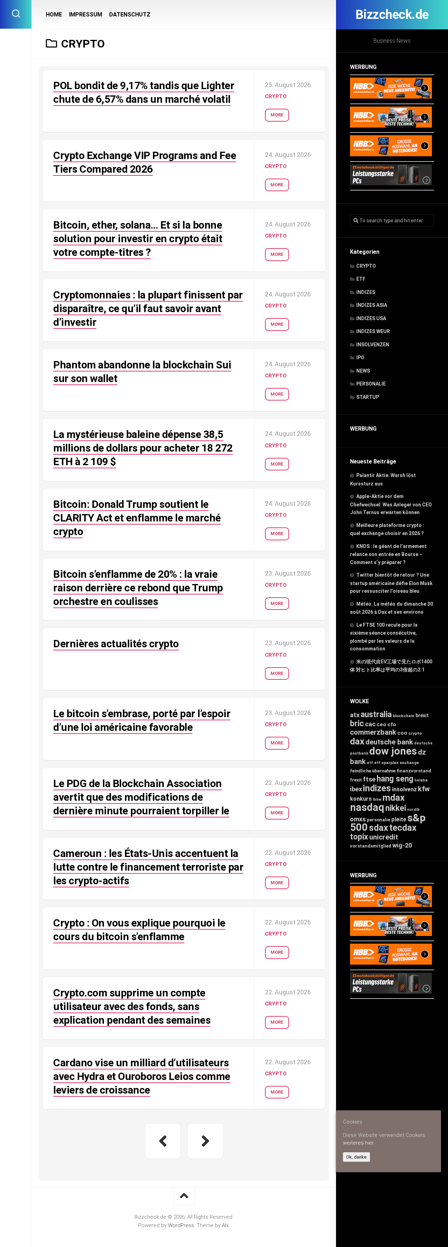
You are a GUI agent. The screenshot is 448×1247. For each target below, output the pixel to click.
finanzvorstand (414, 770)
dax (357, 741)
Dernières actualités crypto (116, 643)
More (277, 114)
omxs (358, 819)
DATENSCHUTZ (129, 14)
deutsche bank (389, 742)
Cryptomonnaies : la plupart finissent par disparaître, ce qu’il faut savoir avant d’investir (148, 308)
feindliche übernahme (373, 770)
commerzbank (373, 732)
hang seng (395, 779)
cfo (391, 724)
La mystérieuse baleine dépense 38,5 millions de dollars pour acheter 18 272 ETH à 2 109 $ (143, 448)
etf (370, 763)
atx (354, 715)
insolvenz (404, 789)
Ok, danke (356, 1157)
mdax (394, 797)
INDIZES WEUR (373, 331)
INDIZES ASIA (371, 305)
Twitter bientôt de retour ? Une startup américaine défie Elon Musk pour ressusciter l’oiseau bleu (391, 583)
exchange (409, 762)
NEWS (363, 371)
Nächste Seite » (205, 1141)
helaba (421, 780)
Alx (225, 1225)
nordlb (413, 809)
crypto (415, 733)
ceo (381, 724)
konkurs (361, 798)
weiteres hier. (358, 1143)
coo (402, 733)
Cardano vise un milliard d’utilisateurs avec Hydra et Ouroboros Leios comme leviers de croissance (141, 1076)
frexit (356, 780)
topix (359, 837)
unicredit (383, 837)
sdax (378, 827)
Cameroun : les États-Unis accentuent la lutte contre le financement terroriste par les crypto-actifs (148, 867)
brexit (422, 715)
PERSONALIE (371, 384)
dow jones (393, 751)
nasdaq (367, 807)
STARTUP (367, 397)
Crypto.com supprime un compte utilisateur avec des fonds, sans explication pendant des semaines (131, 1006)
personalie (378, 819)
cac (370, 724)
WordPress (181, 1225)
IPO (360, 357)
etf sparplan (386, 763)
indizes (377, 788)
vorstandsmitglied (370, 846)
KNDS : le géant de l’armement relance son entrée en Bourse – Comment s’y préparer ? (388, 554)
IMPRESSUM (85, 14)
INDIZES (365, 292)
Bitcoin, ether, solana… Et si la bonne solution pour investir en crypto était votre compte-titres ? (137, 238)
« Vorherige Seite (163, 1141)
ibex (356, 789)
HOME (54, 14)
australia (376, 714)
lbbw (377, 799)
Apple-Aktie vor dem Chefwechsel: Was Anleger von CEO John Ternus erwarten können (391, 504)
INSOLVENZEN (372, 344)
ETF (360, 279)
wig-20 (402, 845)
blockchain (403, 715)
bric (357, 723)
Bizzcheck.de (392, 14)
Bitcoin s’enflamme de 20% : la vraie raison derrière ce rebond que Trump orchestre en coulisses (138, 587)
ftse (369, 779)
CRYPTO (366, 266)
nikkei (395, 808)
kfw (424, 789)
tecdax (402, 827)
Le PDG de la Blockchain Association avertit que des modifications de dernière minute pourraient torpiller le (141, 797)
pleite (398, 819)
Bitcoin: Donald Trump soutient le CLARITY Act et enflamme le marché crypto (137, 518)
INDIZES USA (371, 318)
